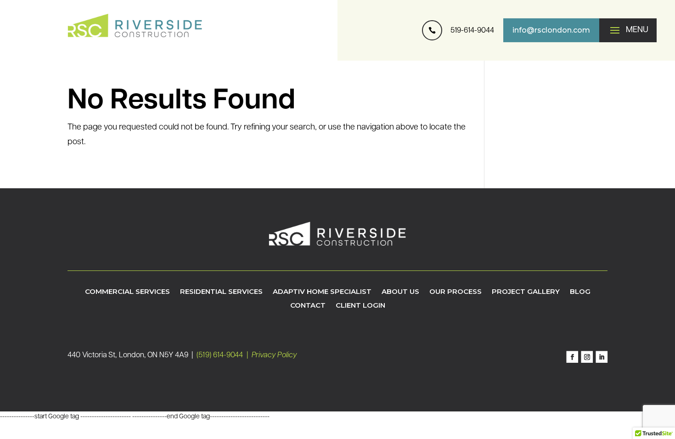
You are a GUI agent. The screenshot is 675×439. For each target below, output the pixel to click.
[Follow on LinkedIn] (602, 357)
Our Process (455, 292)
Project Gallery (526, 292)
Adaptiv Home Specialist (322, 292)
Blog (580, 292)
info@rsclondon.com (551, 30)
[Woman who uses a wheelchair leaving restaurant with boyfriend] (432, 48)
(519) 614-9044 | (224, 355)
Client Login (360, 306)
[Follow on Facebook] (572, 357)
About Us (400, 292)
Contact (308, 306)
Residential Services (221, 292)
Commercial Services (127, 292)
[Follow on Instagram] (587, 357)
